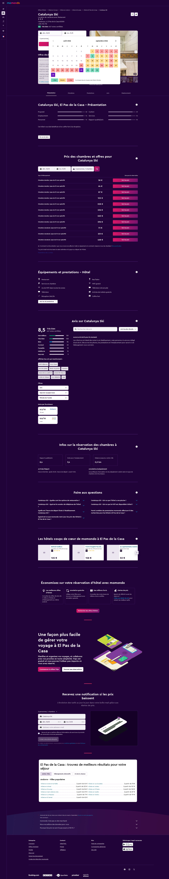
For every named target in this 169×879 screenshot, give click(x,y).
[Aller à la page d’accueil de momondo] (13, 3)
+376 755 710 (42, 24)
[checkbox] (48, 411)
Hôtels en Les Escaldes (95, 783)
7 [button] (71, 56)
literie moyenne (55, 368)
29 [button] (76, 70)
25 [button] (58, 70)
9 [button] (81, 56)
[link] (87, 611)
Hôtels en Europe (53, 10)
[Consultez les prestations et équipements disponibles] (136, 272)
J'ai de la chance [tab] (80, 774)
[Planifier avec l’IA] (3, 25)
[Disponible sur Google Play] (128, 844)
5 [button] (62, 56)
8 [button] (76, 56)
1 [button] (76, 51)
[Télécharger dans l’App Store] (128, 849)
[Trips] (3, 31)
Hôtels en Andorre (65, 10)
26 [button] (62, 70)
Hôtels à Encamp (76, 10)
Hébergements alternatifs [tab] (62, 774)
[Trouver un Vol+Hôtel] (3, 21)
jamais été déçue (59, 373)
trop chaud (53, 364)
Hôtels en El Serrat (46, 797)
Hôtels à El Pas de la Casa (90, 10)
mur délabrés (56, 377)
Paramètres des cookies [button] (45, 252)
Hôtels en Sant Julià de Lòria (49, 792)
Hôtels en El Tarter (94, 789)
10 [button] (53, 61)
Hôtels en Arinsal (46, 786)
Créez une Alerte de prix (121, 598)
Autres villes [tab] (46, 774)
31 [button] (53, 75)
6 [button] (67, 56)
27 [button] (67, 70)
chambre (64, 368)
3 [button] (53, 56)
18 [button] (58, 65)
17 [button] (53, 65)
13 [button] (67, 61)
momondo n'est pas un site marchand (53, 821)
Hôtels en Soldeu (93, 786)
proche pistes (43, 368)
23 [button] (81, 65)
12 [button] (62, 61)
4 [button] (57, 56)
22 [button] (76, 65)
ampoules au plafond (45, 373)
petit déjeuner (43, 364)
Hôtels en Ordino (93, 794)
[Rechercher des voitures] (3, 17)
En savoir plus (116, 246)
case (63, 377)
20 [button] (67, 65)
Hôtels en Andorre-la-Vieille (49, 783)
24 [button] (53, 70)
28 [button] (72, 70)
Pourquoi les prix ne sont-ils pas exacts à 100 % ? (57, 828)
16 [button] (81, 61)
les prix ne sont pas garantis (85, 815)
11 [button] (57, 61)
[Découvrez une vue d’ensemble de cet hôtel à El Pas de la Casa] (136, 105)
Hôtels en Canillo (93, 792)
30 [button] (81, 70)
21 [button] (72, 65)
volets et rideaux (44, 377)
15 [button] (76, 61)
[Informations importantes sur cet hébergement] (136, 446)
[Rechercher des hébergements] (3, 13)
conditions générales (69, 743)
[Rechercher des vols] (3, 9)
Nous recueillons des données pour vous (54, 824)
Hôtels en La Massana (47, 794)
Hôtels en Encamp (46, 789)
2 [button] (81, 51)
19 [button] (62, 65)
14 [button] (72, 61)
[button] (3, 3)
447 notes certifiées (56, 26)
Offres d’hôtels (42, 10)
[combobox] (63, 716)
